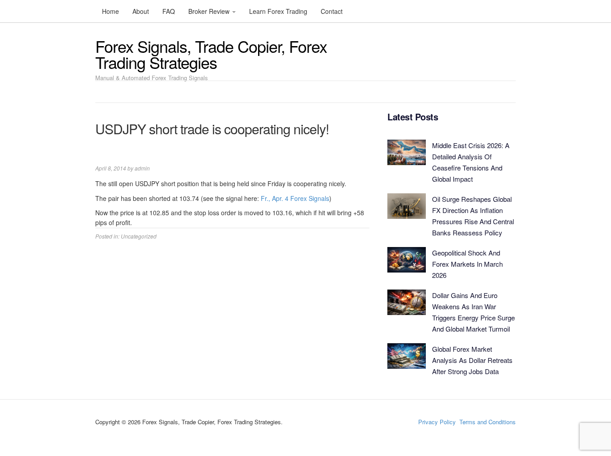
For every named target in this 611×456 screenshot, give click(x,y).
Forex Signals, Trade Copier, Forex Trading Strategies (211, 53)
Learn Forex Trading (278, 11)
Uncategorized (139, 236)
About (140, 11)
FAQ (168, 11)
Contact (332, 11)
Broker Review (209, 11)
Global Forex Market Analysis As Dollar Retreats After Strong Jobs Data (472, 360)
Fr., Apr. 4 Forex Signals (295, 198)
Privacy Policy (437, 422)
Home (110, 11)
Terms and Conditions (487, 422)
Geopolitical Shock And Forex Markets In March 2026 (467, 264)
